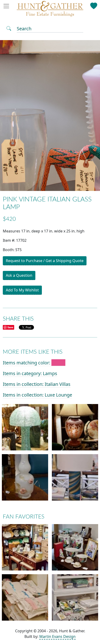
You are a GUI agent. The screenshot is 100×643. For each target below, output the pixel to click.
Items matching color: (27, 363)
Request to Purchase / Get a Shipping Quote (44, 260)
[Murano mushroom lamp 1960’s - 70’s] (25, 427)
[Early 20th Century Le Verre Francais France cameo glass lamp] (75, 427)
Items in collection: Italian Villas (36, 384)
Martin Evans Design (57, 636)
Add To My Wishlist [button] (22, 290)
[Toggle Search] (9, 28)
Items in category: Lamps (30, 373)
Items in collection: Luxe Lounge (37, 395)
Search (24, 28)
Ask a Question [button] (19, 275)
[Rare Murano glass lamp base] (25, 477)
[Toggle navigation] (8, 6)
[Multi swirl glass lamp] (75, 477)
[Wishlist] (94, 5)
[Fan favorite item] (25, 547)
